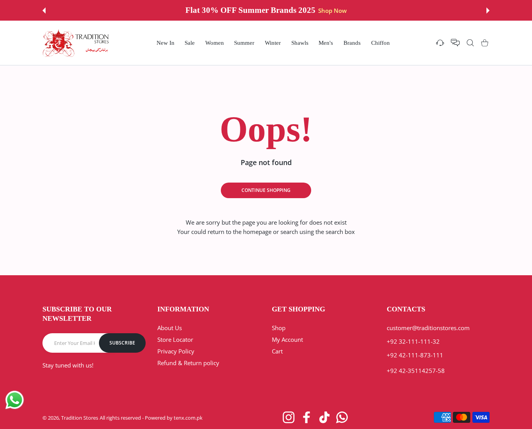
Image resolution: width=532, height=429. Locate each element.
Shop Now (332, 10)
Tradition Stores (79, 417)
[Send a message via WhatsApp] (14, 400)
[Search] (470, 42)
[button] (44, 10)
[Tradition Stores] (75, 42)
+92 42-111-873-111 (415, 355)
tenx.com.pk (188, 417)
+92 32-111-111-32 (413, 341)
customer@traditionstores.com (428, 328)
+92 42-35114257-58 (416, 370)
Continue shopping (266, 190)
